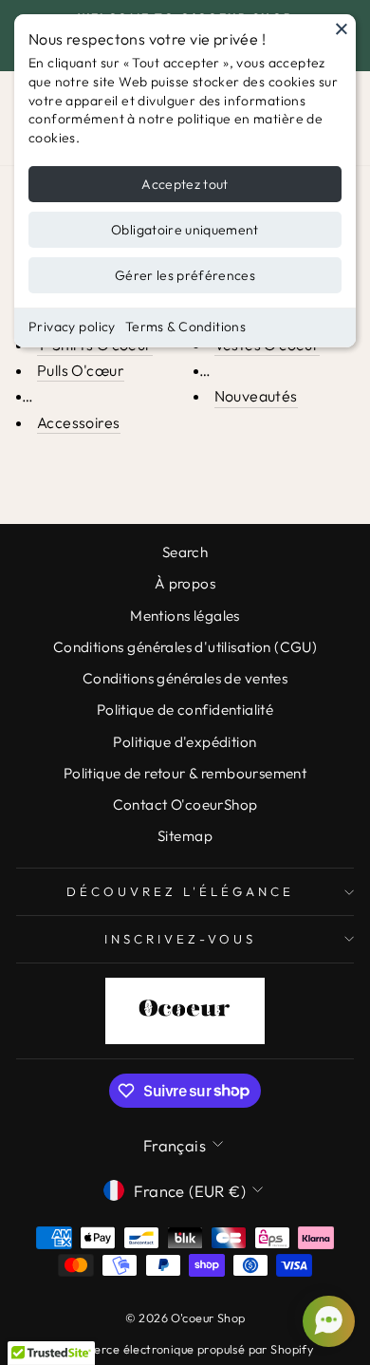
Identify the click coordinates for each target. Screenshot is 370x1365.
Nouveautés (256, 395)
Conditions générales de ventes (185, 678)
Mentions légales (185, 616)
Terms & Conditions (185, 326)
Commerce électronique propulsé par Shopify (185, 1348)
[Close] (341, 28)
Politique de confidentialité (185, 710)
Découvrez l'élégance (180, 891)
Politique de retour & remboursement (185, 773)
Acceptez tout (185, 184)
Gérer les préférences (185, 275)
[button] (326, 1321)
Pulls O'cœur (80, 370)
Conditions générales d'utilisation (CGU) (185, 647)
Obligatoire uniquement (185, 229)
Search (185, 552)
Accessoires (78, 422)
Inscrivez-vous (180, 938)
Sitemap (185, 836)
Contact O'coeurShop (185, 804)
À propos (185, 583)
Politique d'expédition (184, 742)
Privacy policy (72, 326)
